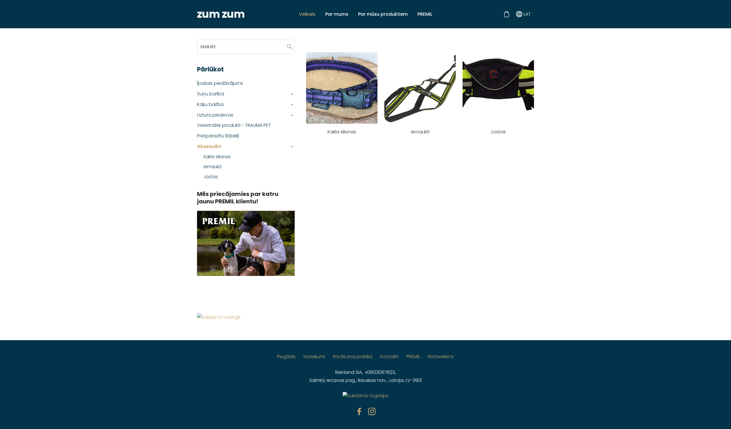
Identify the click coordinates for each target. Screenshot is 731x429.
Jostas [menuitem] (211, 177)
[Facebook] (359, 411)
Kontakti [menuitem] (389, 356)
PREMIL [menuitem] (424, 14)
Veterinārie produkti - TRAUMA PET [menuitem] (234, 125)
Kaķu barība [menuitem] (210, 104)
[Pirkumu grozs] (506, 14)
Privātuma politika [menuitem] (352, 356)
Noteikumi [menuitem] (314, 356)
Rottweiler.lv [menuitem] (441, 356)
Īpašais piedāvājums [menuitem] (220, 83)
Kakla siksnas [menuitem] (217, 157)
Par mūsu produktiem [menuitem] (383, 14)
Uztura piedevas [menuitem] (215, 115)
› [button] (292, 94)
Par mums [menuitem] (336, 14)
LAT (527, 14)
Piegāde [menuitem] (286, 356)
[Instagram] (371, 411)
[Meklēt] (289, 46)
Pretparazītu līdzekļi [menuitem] (218, 136)
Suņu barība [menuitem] (210, 94)
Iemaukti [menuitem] (213, 167)
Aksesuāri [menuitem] (209, 146)
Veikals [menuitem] (307, 14)
